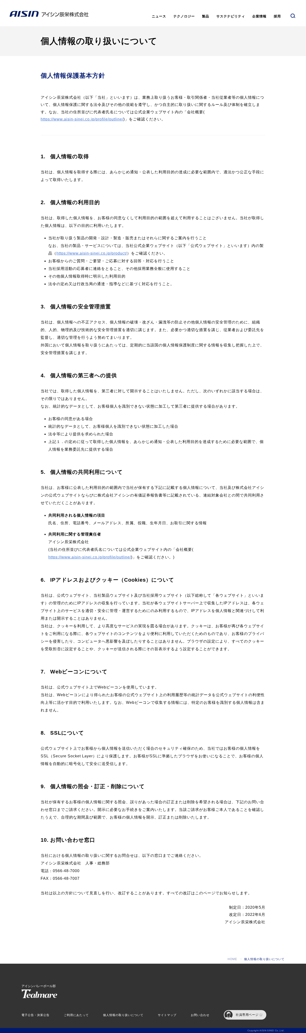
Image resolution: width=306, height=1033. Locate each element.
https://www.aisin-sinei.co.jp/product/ (91, 253)
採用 (277, 16)
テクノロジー (184, 16)
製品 (205, 16)
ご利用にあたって (76, 1015)
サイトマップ (167, 1015)
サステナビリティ (230, 16)
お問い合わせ (200, 1015)
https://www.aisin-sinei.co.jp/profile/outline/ (82, 119)
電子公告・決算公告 (35, 1015)
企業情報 (259, 16)
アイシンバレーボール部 (39, 986)
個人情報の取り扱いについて (123, 1015)
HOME (232, 959)
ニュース (159, 16)
